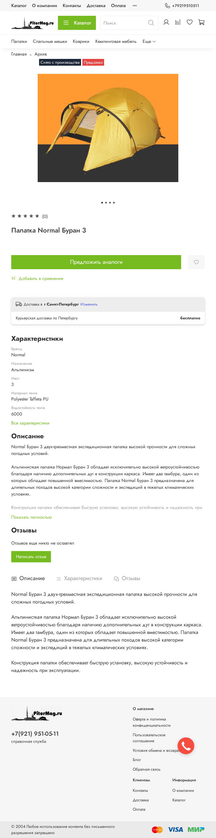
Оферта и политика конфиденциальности (152, 722)
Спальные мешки (50, 41)
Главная (19, 54)
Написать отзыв (31, 556)
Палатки (19, 41)
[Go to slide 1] (102, 203)
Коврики (81, 41)
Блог (137, 759)
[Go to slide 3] (110, 203)
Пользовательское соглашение (149, 738)
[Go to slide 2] (106, 203)
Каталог (18, 5)
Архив (41, 54)
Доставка (96, 5)
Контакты (72, 5)
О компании (44, 5)
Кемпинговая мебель (116, 41)
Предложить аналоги (96, 262)
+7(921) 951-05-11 (35, 733)
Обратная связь (147, 769)
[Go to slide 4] (114, 203)
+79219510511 (185, 5)
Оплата (118, 5)
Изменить (89, 304)
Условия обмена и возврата (157, 750)
